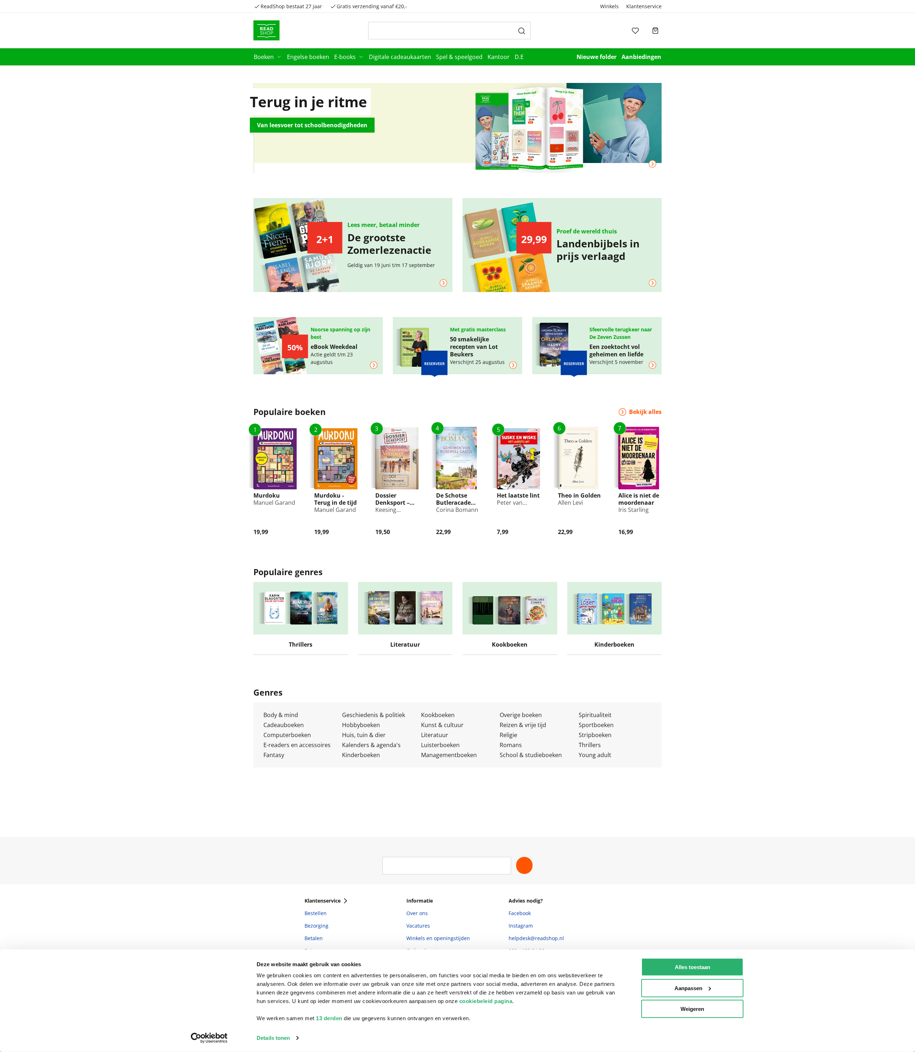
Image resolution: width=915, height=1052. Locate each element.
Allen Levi (570, 503)
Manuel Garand (274, 503)
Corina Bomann (457, 510)
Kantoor (499, 57)
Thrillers (590, 745)
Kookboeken (438, 714)
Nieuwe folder (597, 57)
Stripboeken (595, 735)
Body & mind (280, 714)
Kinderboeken (361, 755)
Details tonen (273, 1038)
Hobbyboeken (361, 725)
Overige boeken (521, 714)
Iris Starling (633, 510)
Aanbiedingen (641, 57)
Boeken (264, 57)
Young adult (595, 755)
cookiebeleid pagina (486, 1001)
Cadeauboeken (283, 725)
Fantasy (273, 755)
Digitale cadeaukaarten (400, 57)
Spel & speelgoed (459, 57)
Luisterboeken (440, 745)
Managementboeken (449, 755)
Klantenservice (644, 6)
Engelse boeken (308, 57)
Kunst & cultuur (442, 725)
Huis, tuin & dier (364, 735)
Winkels (609, 6)
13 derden (329, 1018)
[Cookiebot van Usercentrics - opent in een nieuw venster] (209, 1038)
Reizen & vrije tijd (523, 725)
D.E (519, 57)
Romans (511, 745)
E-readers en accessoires (297, 745)
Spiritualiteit (595, 714)
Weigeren (692, 1009)
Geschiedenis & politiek (373, 714)
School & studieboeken (531, 755)
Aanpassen (688, 988)
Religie (508, 735)
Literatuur (434, 735)
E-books (345, 57)
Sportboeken (596, 725)
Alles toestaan (692, 967)
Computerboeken (287, 735)
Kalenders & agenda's (371, 745)
